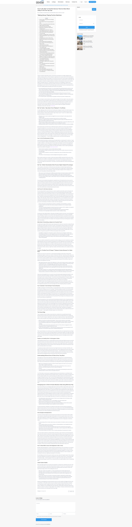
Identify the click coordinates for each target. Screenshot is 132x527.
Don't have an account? (83, 29)
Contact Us (74, 2)
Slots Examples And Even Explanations (46, 41)
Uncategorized (40, 5)
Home (48, 2)
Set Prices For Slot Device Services (45, 26)
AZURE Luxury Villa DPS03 (87, 46)
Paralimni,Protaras (86, 37)
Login (87, 27)
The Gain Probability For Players (45, 48)
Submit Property (92, 1)
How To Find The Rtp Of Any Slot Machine (46, 32)
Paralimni (91, 37)
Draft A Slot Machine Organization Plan (46, 69)
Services (68, 2)
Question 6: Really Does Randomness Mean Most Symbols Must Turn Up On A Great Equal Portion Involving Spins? (47, 50)
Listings (54, 2)
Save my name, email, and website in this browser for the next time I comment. (49, 516)
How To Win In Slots (43, 68)
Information (60, 2)
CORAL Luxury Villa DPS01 (87, 41)
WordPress (48, 524)
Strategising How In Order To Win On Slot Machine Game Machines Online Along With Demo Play (47, 39)
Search (78, 7)
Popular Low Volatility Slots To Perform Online (47, 34)
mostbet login (52, 105)
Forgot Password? (91, 29)
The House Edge (42, 33)
